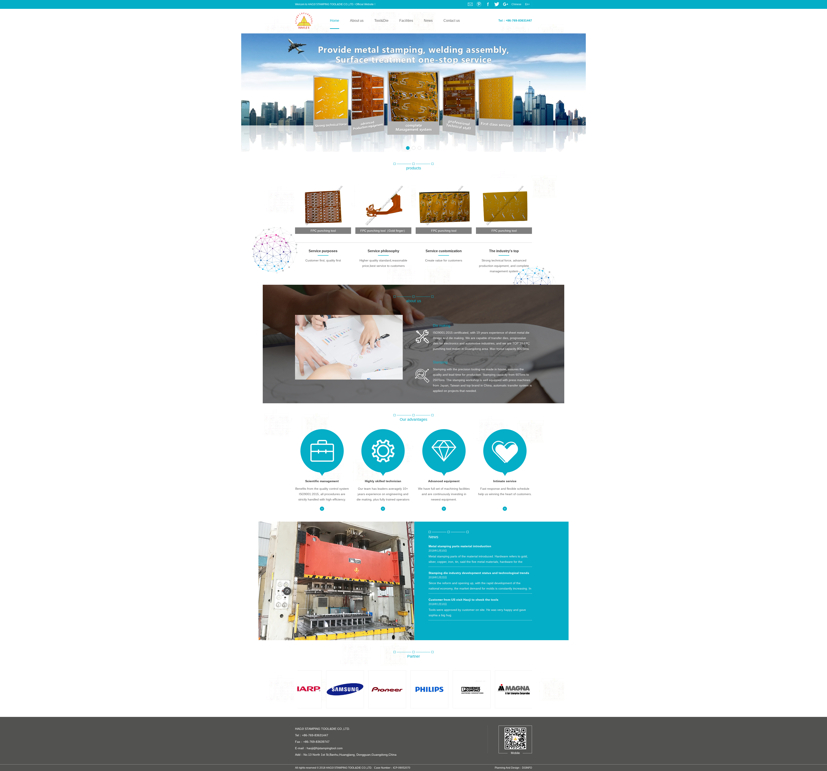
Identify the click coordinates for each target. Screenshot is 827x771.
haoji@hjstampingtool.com (325, 748)
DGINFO (527, 767)
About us (357, 20)
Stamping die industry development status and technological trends (479, 573)
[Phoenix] (439, 689)
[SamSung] (312, 689)
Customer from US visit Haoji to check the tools (463, 599)
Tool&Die (381, 20)
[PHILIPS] (397, 689)
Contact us (451, 20)
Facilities (406, 20)
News (428, 20)
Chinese (516, 4)
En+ (527, 4)
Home (334, 20)
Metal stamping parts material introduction (460, 546)
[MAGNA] (481, 689)
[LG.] (524, 689)
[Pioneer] (355, 689)
